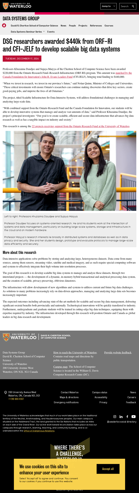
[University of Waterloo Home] (17, 6)
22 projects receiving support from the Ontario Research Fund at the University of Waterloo (80, 126)
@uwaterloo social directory (121, 421)
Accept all (108, 468)
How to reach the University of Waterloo (75, 352)
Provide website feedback (117, 352)
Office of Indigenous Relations (39, 430)
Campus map (60, 366)
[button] (108, 6)
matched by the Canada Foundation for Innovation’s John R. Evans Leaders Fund (67, 74)
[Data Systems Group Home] (4, 25)
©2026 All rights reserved (69, 490)
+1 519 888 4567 (16, 398)
